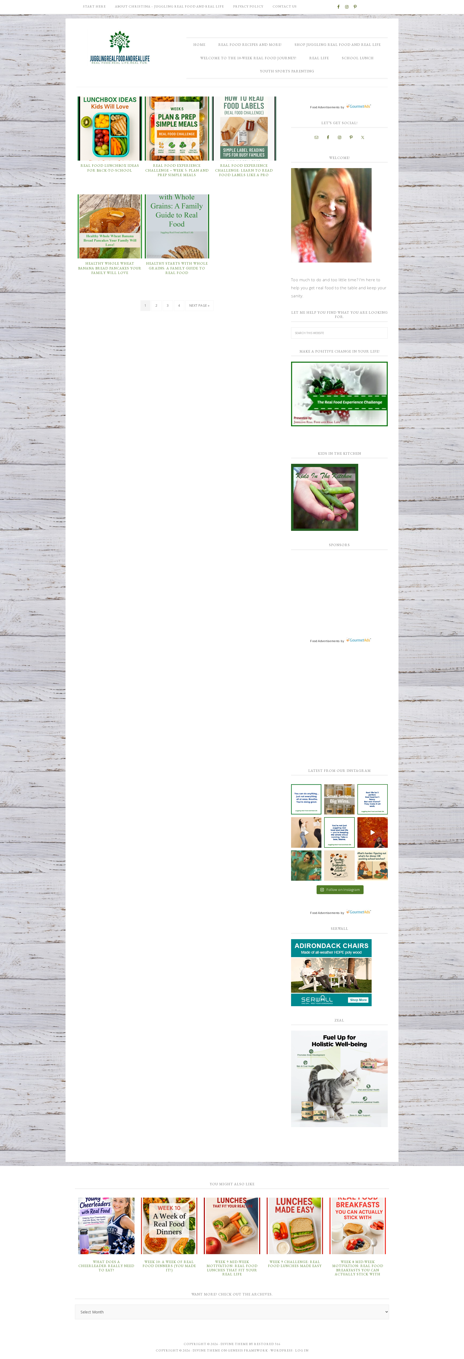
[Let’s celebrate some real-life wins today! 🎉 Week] (339, 799)
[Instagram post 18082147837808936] (306, 832)
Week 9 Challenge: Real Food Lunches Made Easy (295, 1264)
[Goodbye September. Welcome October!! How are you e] (339, 865)
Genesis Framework (248, 1350)
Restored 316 (267, 1344)
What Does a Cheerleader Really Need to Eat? (106, 1266)
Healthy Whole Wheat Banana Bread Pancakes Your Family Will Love (110, 268)
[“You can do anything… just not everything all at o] (306, 799)
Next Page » (199, 305)
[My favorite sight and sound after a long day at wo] (372, 832)
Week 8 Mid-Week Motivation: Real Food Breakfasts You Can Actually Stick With (357, 1268)
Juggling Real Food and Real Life (120, 47)
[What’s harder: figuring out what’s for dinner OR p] (372, 865)
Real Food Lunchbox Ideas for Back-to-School (110, 168)
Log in (302, 1350)
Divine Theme (206, 1350)
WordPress (281, 1350)
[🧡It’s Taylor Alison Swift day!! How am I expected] (306, 865)
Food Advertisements (325, 107)
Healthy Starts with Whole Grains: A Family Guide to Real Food (177, 268)
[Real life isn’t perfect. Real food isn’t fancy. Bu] (372, 799)
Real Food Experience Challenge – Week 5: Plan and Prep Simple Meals (177, 170)
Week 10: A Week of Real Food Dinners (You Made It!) (169, 1266)
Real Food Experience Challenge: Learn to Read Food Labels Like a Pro (244, 170)
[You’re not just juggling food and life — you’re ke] (339, 832)
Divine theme (234, 1344)
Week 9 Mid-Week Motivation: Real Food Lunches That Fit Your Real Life (232, 1268)
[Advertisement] (331, 589)
